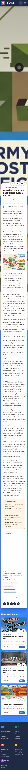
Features (3, 752)
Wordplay (17, 738)
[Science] (12, 184)
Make (19, 745)
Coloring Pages (19, 752)
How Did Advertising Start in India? (13, 637)
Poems (16, 734)
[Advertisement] (12, 551)
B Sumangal (6, 199)
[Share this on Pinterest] (11, 603)
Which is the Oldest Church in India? (13, 671)
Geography (4, 765)
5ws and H (14, 187)
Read (22, 647)
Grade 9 (11, 573)
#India (5, 583)
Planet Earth (4, 736)
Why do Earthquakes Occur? (13, 704)
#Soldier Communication (10, 592)
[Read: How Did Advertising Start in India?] (14, 625)
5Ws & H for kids (5, 731)
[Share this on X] (8, 603)
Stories (20, 727)
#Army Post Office (8, 586)
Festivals (3, 754)
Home (4, 187)
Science (9, 187)
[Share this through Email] (18, 603)
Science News (4, 738)
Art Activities (18, 749)
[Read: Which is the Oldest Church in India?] (14, 658)
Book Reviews (18, 741)
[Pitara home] (7, 3)
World (6, 745)
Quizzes (6, 761)
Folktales (17, 736)
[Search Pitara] (20, 3)
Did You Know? (5, 756)
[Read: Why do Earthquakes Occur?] (14, 692)
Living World (4, 734)
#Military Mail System (9, 589)
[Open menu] (25, 3)
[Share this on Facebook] (4, 603)
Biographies (4, 749)
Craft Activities (19, 754)
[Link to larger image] (14, 262)
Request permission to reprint (10, 598)
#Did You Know (13, 583)
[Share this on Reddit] (14, 603)
